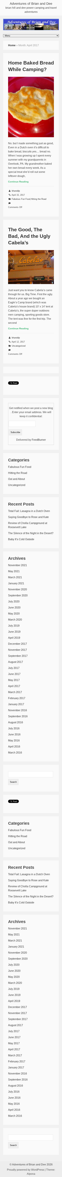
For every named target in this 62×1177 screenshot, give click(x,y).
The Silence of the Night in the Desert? (30, 533)
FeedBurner (39, 439)
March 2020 (15, 619)
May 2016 (14, 740)
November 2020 (17, 589)
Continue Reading (18, 181)
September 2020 (18, 595)
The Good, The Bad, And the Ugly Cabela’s (29, 236)
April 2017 (14, 686)
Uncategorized (18, 346)
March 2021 (15, 577)
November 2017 (17, 649)
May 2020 (14, 613)
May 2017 (14, 680)
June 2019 (14, 631)
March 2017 (15, 692)
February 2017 (16, 698)
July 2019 (14, 625)
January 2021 (16, 583)
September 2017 (18, 655)
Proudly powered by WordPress (25, 1169)
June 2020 (14, 607)
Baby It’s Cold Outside (21, 539)
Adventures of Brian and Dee (31, 3)
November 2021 (17, 565)
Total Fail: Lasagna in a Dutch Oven (29, 511)
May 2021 (14, 571)
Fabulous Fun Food (21, 199)
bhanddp (16, 191)
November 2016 (17, 710)
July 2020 (14, 601)
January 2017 (16, 704)
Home (12, 45)
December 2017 (17, 643)
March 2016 (15, 752)
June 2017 (14, 674)
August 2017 (15, 662)
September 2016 (18, 716)
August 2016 (15, 722)
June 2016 (14, 734)
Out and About (16, 479)
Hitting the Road (38, 199)
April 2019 (14, 637)
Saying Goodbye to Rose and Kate (28, 517)
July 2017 (14, 668)
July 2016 (14, 728)
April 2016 (14, 746)
